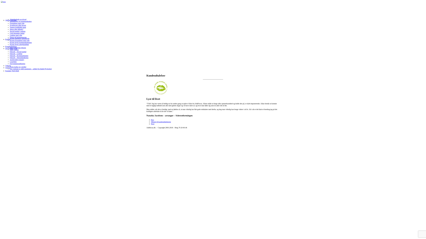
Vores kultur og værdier (18, 67)
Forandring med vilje (17, 23)
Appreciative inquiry (17, 60)
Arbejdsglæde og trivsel (18, 19)
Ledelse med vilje (16, 35)
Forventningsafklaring (17, 64)
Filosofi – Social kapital (18, 52)
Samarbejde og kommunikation (21, 21)
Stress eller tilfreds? (16, 29)
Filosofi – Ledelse (16, 54)
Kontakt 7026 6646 (12, 71)
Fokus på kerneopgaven (18, 37)
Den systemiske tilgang (18, 48)
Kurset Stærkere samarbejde (19, 39)
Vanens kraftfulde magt (18, 27)
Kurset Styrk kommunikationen (21, 42)
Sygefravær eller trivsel (18, 25)
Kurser (7, 39)
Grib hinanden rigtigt (17, 33)
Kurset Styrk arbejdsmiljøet (19, 44)
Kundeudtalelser (11, 46)
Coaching (13, 62)
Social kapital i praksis (17, 31)
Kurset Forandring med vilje (20, 40)
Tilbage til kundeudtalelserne (161, 122)
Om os (7, 68)
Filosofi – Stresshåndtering (19, 58)
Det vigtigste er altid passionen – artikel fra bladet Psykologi (31, 69)
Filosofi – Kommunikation (19, 56)
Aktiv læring (14, 50)
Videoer (8, 66)
